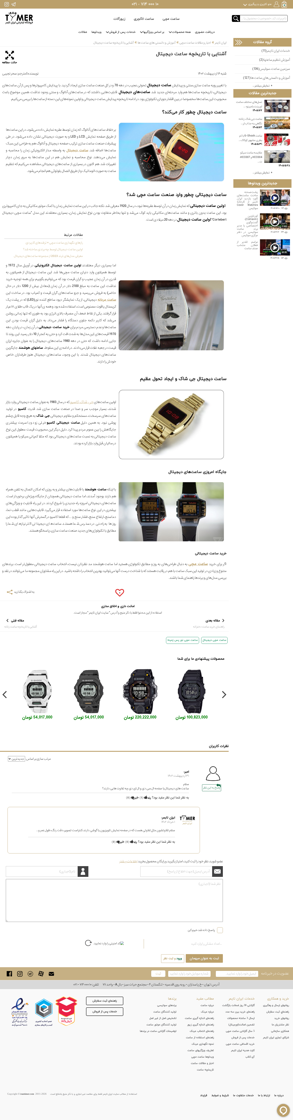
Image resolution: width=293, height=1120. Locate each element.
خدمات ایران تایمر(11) (275, 51)
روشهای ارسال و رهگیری (276, 1005)
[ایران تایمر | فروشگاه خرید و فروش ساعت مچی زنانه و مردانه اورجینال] (19, 18)
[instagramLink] (20, 974)
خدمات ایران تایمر (241, 998)
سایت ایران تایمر (98, 612)
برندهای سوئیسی (167, 1005)
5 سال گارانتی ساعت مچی (240, 1031)
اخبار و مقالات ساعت (202, 1063)
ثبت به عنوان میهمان (204, 958)
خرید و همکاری (278, 998)
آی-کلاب (250, 1057)
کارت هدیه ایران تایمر (243, 1050)
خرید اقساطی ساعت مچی (240, 1044)
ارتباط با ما (264, 1095)
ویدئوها (96, 32)
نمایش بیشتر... (261, 86)
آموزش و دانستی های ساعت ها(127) (266, 78)
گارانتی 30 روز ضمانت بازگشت (238, 1005)
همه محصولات (181, 32)
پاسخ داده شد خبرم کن (201, 930)
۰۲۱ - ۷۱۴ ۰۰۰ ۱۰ (145, 4)
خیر (136, 797)
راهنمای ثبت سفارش (104, 1001)
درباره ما (279, 1095)
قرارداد (203, 1095)
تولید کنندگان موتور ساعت (161, 1024)
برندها (172, 998)
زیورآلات (119, 19)
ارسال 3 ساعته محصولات (241, 1018)
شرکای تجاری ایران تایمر (276, 1037)
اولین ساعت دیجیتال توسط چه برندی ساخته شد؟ (53, 249)
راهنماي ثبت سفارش (277, 1012)
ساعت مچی (171, 19)
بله (149, 798)
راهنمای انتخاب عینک (202, 1031)
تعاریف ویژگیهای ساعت (200, 1050)
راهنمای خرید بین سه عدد (240, 1012)
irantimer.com (27, 1094)
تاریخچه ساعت (205, 1070)
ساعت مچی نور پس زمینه (182, 640)
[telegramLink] (30, 974)
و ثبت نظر (172, 958)
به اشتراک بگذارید (24, 592)
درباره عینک (207, 1012)
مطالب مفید (205, 998)
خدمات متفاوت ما (243, 1095)
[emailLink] (51, 974)
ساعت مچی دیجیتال (214, 640)
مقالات (82, 32)
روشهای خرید (281, 1018)
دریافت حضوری (205, 32)
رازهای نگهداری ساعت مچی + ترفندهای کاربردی (54, 242)
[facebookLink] (9, 974)
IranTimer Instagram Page (6, 4)
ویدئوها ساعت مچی (202, 1057)
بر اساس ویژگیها (153, 32)
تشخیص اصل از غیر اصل (163, 1018)
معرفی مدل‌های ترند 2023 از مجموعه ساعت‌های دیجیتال (48, 256)
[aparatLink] (41, 974)
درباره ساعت (207, 1005)
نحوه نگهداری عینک (203, 1044)
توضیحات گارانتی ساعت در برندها (158, 1031)
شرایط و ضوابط (220, 1095)
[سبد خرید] (284, 5)
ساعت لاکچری (144, 19)
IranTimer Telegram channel (13, 4)
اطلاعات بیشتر (128, 861)
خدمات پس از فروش (122, 32)
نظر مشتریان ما (280, 1024)
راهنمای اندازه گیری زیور (200, 1024)
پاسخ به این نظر (211, 788)
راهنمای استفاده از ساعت (200, 1037)
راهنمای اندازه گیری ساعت (199, 1018)
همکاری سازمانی (280, 1031)
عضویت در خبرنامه (275, 973)
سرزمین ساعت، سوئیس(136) (271, 69)
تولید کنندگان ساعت (165, 1012)
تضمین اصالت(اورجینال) (241, 1024)
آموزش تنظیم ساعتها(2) (274, 60)
